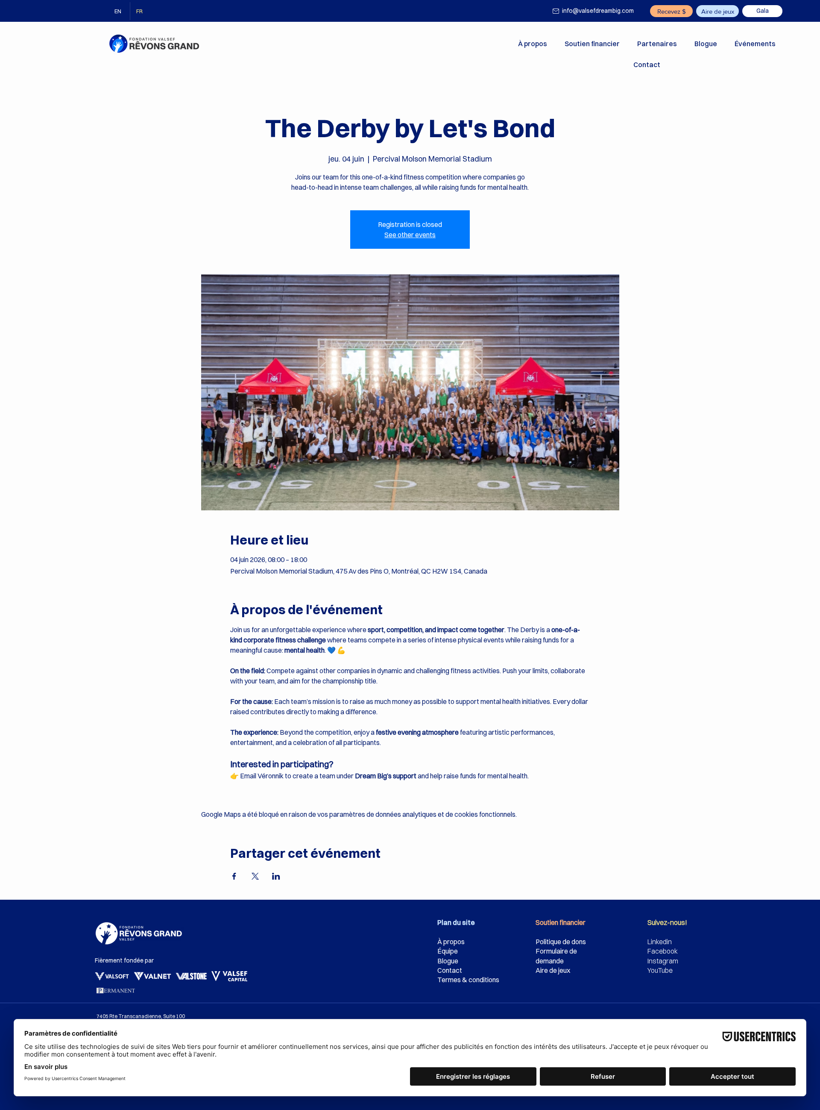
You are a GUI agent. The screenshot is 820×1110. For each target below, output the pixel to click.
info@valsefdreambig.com (598, 11)
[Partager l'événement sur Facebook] (234, 876)
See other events (410, 234)
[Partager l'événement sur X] (255, 876)
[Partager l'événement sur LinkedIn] (276, 876)
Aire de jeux (553, 970)
